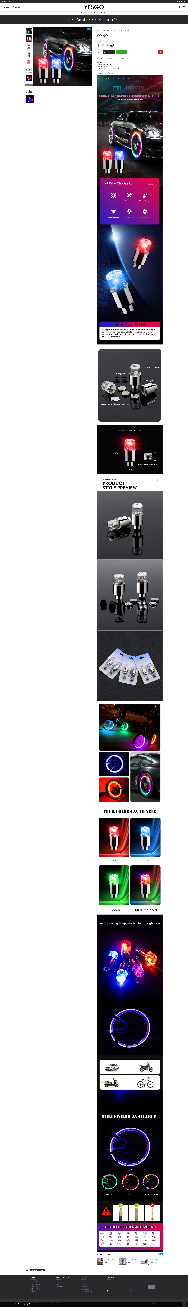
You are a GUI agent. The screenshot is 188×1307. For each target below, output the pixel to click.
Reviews (110, 73)
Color (98, 42)
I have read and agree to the (120, 1291)
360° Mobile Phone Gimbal (131, 1260)
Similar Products (103, 1254)
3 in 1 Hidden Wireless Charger (110, 1260)
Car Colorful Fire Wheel (37, 1270)
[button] (29, 28)
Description (101, 73)
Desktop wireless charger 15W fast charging (153, 1261)
